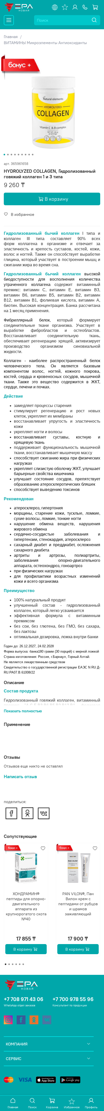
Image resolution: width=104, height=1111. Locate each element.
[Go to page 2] (9, 964)
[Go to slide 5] (18, 154)
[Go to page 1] (5, 964)
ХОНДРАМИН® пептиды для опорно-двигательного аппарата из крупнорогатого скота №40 (26, 906)
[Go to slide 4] (15, 154)
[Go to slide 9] (32, 154)
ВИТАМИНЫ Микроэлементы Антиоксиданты (45, 42)
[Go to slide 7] (25, 154)
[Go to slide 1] (4, 154)
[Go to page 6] (23, 964)
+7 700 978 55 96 (73, 999)
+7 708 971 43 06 (23, 999)
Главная (11, 36)
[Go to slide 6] (22, 154)
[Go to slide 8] (29, 154)
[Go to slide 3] (11, 154)
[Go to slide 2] (8, 154)
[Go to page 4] (16, 964)
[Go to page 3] (12, 964)
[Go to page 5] (19, 964)
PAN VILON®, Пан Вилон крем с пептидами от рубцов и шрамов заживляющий (78, 903)
